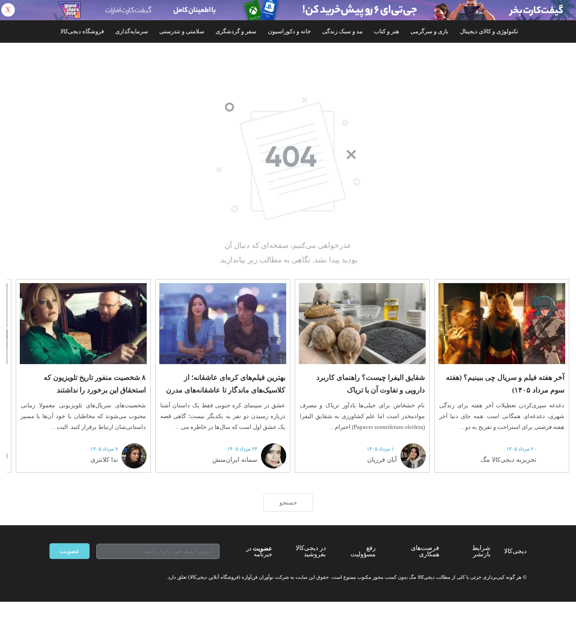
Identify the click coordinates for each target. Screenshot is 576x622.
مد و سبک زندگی (342, 31)
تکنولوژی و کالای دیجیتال (489, 31)
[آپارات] (101, 576)
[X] (85, 576)
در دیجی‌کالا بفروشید (311, 551)
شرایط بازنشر (481, 551)
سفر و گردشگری (236, 31)
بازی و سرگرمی (429, 31)
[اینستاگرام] (69, 576)
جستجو (288, 502)
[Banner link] (288, 10)
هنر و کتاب (386, 31)
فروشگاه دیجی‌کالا (82, 31)
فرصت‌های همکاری (425, 551)
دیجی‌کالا (515, 551)
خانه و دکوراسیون (289, 31)
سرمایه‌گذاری (131, 31)
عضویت (69, 551)
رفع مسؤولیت (363, 551)
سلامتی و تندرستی (181, 31)
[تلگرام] (53, 576)
